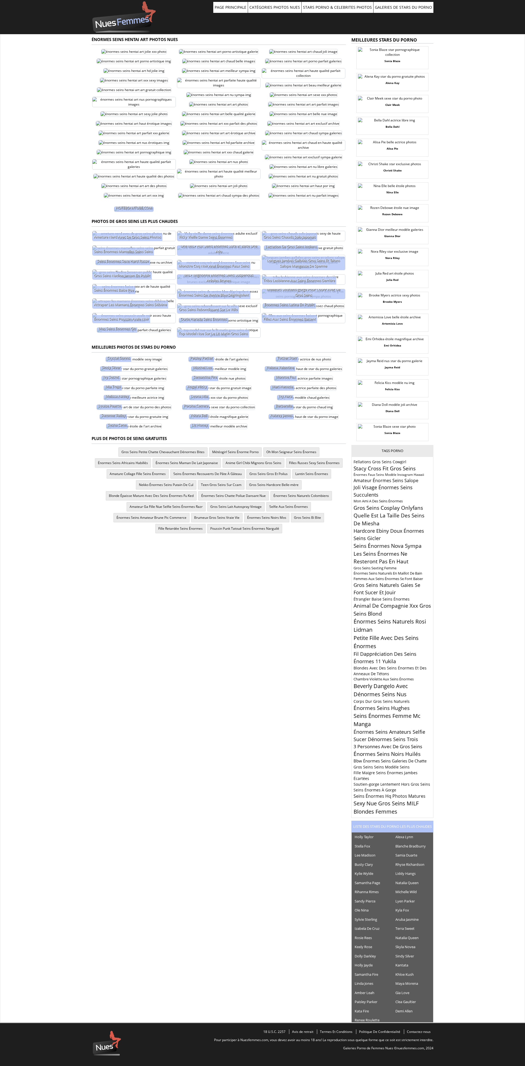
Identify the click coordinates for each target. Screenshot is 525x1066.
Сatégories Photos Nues (274, 7)
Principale (124, 17)
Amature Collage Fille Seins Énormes (138, 473)
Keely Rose (363, 946)
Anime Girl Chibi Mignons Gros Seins (253, 463)
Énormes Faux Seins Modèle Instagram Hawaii (389, 474)
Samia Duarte (406, 855)
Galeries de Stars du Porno (403, 7)
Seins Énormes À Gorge (375, 790)
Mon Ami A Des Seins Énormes (378, 501)
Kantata (401, 965)
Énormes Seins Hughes (382, 708)
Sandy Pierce (365, 901)
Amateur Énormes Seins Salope (386, 480)
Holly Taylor (364, 836)
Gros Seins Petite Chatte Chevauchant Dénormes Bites (163, 452)
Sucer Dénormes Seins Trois (386, 739)
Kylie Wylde (364, 873)
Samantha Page (367, 882)
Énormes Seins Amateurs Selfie (389, 732)
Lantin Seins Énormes (311, 473)
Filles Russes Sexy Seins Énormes (314, 463)
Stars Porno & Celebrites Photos (337, 7)
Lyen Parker (405, 901)
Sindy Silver (404, 956)
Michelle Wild (406, 891)
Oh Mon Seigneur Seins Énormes (291, 452)
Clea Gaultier (405, 1001)
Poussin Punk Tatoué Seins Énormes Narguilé (244, 528)
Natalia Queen (407, 882)
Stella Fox (362, 846)
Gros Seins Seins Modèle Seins (382, 767)
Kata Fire (362, 1011)
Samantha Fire (366, 974)
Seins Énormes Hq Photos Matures (389, 796)
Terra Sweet (405, 928)
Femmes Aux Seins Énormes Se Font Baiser (388, 578)
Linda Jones (364, 983)
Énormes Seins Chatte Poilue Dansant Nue (233, 495)
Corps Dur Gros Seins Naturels (382, 701)
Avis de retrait (302, 1031)
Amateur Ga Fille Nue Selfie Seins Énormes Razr (166, 506)
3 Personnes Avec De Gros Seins (388, 746)
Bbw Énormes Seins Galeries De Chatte (390, 761)
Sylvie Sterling (366, 919)
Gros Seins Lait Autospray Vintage (236, 506)
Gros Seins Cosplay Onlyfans (388, 507)
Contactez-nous (419, 1031)
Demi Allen (404, 1011)
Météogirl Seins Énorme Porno (235, 452)
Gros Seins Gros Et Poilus (268, 473)
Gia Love (402, 992)
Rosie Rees (363, 937)
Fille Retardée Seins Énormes (180, 528)
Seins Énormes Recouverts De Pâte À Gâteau (207, 473)
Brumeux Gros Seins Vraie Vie (217, 517)
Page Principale (230, 7)
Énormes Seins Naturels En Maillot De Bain (388, 573)
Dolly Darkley (365, 956)
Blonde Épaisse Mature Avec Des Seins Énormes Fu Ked (151, 495)
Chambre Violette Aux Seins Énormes (384, 679)
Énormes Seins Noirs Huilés (387, 754)
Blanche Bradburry (410, 846)
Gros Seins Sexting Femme (375, 568)
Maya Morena (406, 983)
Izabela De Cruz (367, 928)
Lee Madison (365, 855)
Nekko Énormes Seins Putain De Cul (166, 484)
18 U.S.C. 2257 (274, 1031)
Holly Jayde (364, 965)
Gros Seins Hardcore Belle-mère (274, 484)
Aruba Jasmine (407, 919)
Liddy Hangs (405, 873)
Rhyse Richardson (409, 864)
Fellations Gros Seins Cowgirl (380, 461)
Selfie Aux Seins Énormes (288, 506)
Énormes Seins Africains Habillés (123, 463)
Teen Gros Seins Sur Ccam (221, 484)
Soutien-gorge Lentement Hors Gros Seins (392, 784)
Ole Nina (362, 910)
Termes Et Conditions (336, 1031)
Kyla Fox (402, 910)
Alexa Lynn (404, 836)
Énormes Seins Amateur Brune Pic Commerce (151, 517)
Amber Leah (364, 992)
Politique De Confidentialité (379, 1031)
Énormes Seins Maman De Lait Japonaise (187, 463)
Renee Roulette (367, 1020)
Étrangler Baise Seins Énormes (382, 599)
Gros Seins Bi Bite (307, 517)
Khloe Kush (404, 974)
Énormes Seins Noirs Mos (266, 517)
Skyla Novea (405, 946)
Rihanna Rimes (367, 891)
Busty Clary (364, 864)
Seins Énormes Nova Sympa (388, 545)
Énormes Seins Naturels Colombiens (301, 495)
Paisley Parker (366, 1001)
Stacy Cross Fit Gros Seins (385, 468)
